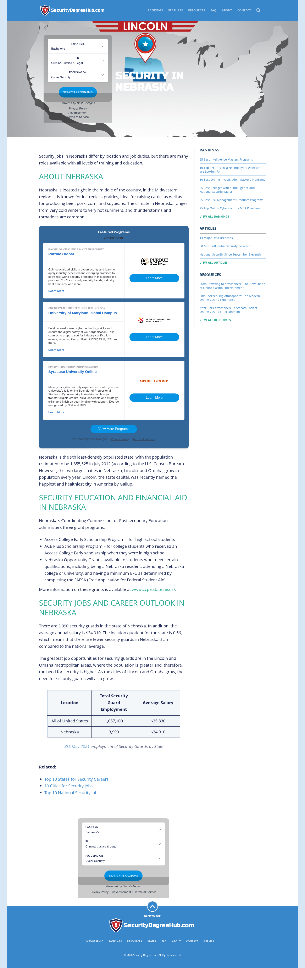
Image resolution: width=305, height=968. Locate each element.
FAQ (213, 10)
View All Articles (214, 262)
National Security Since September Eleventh (230, 254)
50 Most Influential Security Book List (225, 246)
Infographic (94, 941)
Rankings (155, 10)
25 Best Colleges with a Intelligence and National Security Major (227, 190)
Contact (244, 10)
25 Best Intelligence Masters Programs (226, 159)
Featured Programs (114, 232)
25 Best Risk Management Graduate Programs (232, 200)
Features (175, 10)
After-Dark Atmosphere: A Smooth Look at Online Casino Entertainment (228, 310)
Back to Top (152, 916)
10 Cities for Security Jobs (68, 786)
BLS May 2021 (77, 746)
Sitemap (208, 941)
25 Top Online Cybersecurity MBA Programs (230, 208)
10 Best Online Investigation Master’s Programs (232, 179)
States (151, 941)
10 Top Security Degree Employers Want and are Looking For (230, 169)
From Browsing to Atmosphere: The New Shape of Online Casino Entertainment (232, 286)
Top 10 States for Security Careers (76, 779)
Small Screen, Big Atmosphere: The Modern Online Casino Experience (230, 298)
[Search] (258, 10)
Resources (196, 10)
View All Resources (215, 320)
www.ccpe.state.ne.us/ (153, 589)
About (227, 10)
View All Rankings (214, 216)
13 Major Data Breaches (216, 238)
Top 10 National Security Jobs (72, 792)
